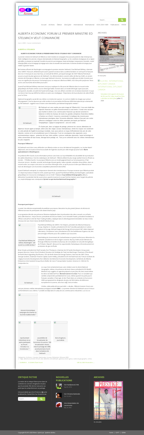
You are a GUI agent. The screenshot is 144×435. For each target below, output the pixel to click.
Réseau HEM (64, 357)
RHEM (124, 25)
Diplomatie (42, 357)
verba (90, 359)
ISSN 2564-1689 (102, 25)
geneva (61, 359)
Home (111, 433)
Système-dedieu (50, 433)
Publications (114, 25)
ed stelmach (54, 359)
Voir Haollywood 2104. (71, 385)
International (78, 25)
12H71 (117, 433)
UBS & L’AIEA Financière (85, 362)
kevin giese (69, 359)
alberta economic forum (32, 359)
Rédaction (55, 357)
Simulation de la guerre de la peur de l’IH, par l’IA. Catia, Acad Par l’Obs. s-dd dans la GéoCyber (113, 96)
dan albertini (45, 359)
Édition (59, 25)
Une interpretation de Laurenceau (71, 404)
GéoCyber (67, 25)
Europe (49, 357)
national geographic (80, 359)
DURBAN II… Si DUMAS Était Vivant (30, 362)
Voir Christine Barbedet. (72, 394)
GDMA (124, 433)
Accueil (43, 25)
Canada (35, 357)
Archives (52, 25)
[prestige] (108, 419)
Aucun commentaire (34, 43)
